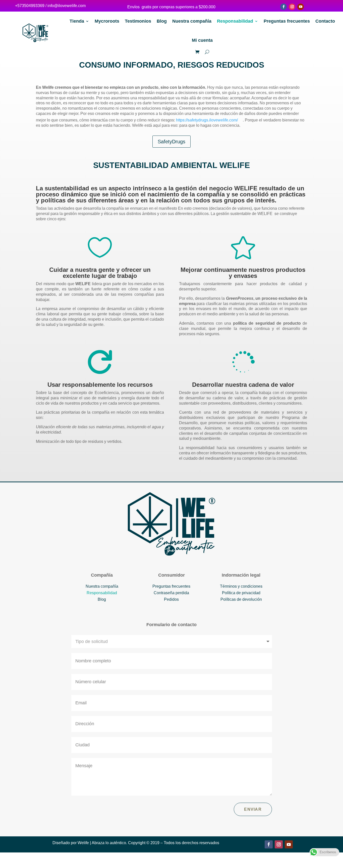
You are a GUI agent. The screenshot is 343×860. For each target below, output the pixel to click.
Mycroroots (107, 21)
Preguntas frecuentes (287, 21)
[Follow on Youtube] (300, 7)
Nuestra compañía (191, 21)
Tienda (77, 21)
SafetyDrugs (171, 141)
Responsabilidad (235, 21)
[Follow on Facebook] (283, 7)
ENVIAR (253, 809)
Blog (162, 21)
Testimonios (138, 21)
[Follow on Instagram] (292, 7)
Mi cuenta (202, 40)
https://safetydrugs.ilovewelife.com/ (207, 120)
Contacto (325, 21)
